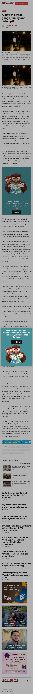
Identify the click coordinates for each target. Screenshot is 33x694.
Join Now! (17, 342)
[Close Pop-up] (30, 329)
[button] (16, 347)
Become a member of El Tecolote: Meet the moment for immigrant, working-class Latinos (16, 333)
